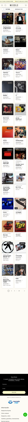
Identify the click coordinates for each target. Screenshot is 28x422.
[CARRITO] (25, 5)
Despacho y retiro (5, 416)
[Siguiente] (23, 291)
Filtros (8, 9)
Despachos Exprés (6, 410)
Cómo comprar (5, 413)
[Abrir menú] (2, 5)
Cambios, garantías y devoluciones (10, 418)
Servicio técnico (5, 421)
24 (19, 290)
